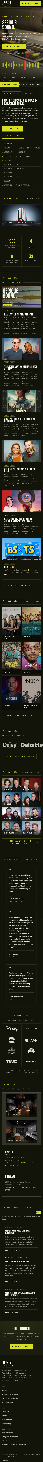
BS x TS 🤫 (9, 566)
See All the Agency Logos (19, 756)
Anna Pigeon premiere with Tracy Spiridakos (20, 420)
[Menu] (17, 4)
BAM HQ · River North (10, 1400)
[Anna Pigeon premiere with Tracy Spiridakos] (21, 401)
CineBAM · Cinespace (10, 1404)
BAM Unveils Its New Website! (18, 314)
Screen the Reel (14, 47)
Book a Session (30, 4)
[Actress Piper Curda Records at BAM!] (21, 451)
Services (5, 1396)
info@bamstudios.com (10, 1442)
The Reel (5, 1417)
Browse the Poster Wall (18, 715)
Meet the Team (7, 1408)
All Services (12, 129)
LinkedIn (14, 1450)
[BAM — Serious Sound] (6, 4)
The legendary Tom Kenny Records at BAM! (20, 367)
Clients (4, 1421)
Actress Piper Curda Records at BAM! (19, 470)
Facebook (22, 1450)
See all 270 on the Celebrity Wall (24, 842)
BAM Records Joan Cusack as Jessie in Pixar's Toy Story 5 (18, 520)
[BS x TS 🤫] (21, 549)
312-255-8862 (7, 1446)
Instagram (5, 1450)
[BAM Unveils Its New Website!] (21, 296)
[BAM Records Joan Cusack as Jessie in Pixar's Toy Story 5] (21, 501)
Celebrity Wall (7, 1425)
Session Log (6, 1429)
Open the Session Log (17, 585)
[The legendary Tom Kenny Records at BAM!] (21, 349)
